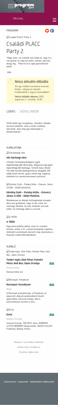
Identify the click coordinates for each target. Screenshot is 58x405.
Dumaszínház (12, 268)
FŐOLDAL (18, 18)
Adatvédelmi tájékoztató (42, 381)
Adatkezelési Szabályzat (28, 347)
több (9, 72)
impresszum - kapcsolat (16, 381)
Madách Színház (14, 319)
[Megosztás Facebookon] (52, 31)
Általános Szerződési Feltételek (29, 342)
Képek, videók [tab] (29, 111)
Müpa (9, 289)
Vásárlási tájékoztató (29, 352)
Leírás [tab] (10, 111)
